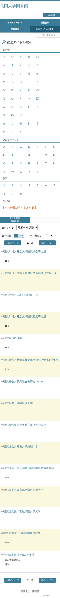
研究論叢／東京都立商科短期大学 (23, 489)
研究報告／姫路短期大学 (18, 403)
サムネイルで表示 (22, 236)
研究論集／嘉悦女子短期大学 (20, 446)
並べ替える (7, 227)
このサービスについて (50, 596)
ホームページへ (14, 22)
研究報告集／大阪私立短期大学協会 (24, 424)
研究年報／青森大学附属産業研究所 (24, 316)
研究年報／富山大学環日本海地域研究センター (31, 273)
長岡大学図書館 (14, 5)
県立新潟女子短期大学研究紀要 (22, 533)
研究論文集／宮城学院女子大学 (22, 511)
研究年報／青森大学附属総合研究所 (24, 251)
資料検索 (15, 29)
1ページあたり (34, 235)
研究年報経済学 (12, 338)
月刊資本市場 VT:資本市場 (18, 554)
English (52, 15)
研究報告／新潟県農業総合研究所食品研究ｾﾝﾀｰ (31, 359)
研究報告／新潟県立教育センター (23, 381)
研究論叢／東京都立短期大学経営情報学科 (28, 468)
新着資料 (45, 22)
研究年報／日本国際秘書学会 (20, 294)
